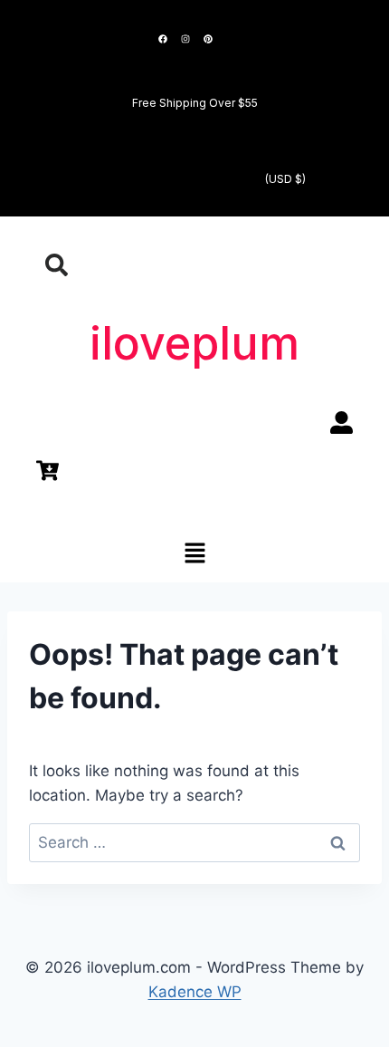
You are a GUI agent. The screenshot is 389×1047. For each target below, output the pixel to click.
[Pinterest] (208, 39)
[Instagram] (185, 39)
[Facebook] (163, 39)
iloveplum (194, 343)
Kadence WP (195, 992)
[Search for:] (194, 842)
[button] (194, 553)
